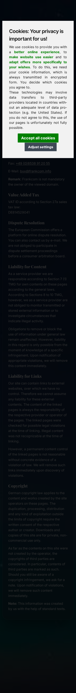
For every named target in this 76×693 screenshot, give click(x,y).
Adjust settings (40, 147)
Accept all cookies (38, 138)
